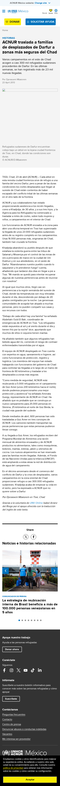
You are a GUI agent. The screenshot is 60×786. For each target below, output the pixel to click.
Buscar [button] (44, 13)
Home (5, 30)
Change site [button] (41, 2)
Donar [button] (51, 13)
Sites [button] (56, 13)
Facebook (4, 670)
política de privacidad (13, 768)
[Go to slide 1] (20, 621)
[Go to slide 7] (38, 621)
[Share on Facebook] (33, 537)
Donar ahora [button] (12, 649)
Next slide (54, 571)
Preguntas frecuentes (13, 714)
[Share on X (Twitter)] (25, 537)
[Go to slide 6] (35, 621)
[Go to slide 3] (26, 621)
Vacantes (7, 734)
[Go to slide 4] (29, 621)
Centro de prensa (11, 724)
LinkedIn (40, 670)
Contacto (7, 719)
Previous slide (5, 571)
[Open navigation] (3, 11)
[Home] (18, 11)
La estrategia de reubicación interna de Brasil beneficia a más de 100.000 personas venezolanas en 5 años (30, 606)
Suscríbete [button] (11, 698)
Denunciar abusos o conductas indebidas (24, 729)
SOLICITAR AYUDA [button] (42, 22)
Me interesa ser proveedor (16, 739)
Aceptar (30, 779)
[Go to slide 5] (32, 621)
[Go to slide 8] (41, 621)
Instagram (11, 670)
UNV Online (36, 503)
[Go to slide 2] (23, 621)
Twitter (18, 670)
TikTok (33, 670)
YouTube (26, 670)
